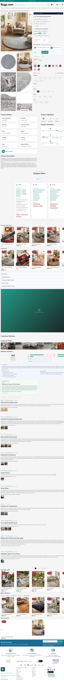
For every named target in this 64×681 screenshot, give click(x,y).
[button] (30, 14)
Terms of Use (3, 673)
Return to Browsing (4, 10)
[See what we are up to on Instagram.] (50, 669)
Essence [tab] (7, 595)
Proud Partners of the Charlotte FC (22, 667)
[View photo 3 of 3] (9, 445)
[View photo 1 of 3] (2, 445)
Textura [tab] (3, 595)
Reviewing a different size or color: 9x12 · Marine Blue (9, 461)
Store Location (18, 671)
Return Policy (34, 674)
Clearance (61, 8)
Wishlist (59, 4)
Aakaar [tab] (19, 595)
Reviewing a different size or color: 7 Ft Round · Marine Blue (10, 494)
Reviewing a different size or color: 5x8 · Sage (8, 425)
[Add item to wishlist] (29, 228)
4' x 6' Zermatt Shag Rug (36, 267)
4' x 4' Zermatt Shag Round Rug (7, 636)
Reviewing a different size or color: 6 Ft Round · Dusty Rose (10, 558)
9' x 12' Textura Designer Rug (52, 614)
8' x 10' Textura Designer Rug (6, 614)
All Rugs (2, 8)
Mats (39, 8)
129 (42, 568)
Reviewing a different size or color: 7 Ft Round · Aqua (9, 526)
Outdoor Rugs (26, 8)
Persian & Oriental (7, 8)
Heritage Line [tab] (13, 595)
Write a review (45, 19)
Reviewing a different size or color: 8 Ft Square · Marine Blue (11, 391)
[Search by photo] (15, 4)
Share (43, 56)
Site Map (17, 672)
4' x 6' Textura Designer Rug (22, 614)
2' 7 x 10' (45, 96)
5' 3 (41, 91)
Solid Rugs (14, 10)
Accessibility (34, 675)
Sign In (54, 4)
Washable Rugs (15, 8)
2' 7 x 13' (50, 96)
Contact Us (34, 667)
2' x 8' (40, 96)
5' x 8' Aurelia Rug (50, 588)
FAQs (33, 670)
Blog (17, 670)
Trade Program (18, 676)
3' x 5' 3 (36, 102)
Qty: (35, 52)
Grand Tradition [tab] (26, 595)
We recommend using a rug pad (46, 44)
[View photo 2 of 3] (6, 445)
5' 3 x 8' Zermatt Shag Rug (52, 244)
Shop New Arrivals (32, 1)
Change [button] (40, 60)
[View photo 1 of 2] (2, 409)
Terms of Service (51, 645)
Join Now (60, 641)
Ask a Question (37, 56)
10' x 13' (41, 80)
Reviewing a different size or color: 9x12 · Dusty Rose (9, 407)
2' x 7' (35, 96)
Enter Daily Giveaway (19, 677)
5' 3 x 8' (41, 102)
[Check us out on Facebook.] (48, 669)
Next (45, 568)
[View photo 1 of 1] (2, 479)
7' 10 (49, 91)
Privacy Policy (45, 645)
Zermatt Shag (19, 10)
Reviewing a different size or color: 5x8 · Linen (8, 476)
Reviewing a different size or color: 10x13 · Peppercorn (9, 443)
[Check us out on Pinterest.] (54, 669)
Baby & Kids (31, 8)
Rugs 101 (33, 672)
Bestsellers (18, 675)
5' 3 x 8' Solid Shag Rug (36, 244)
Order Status (60, 1)
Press (33, 676)
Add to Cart (45, 52)
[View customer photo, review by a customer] (4, 346)
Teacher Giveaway (19, 679)
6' (45, 91)
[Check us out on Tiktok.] (52, 669)
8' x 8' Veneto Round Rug (21, 244)
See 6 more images (24, 110)
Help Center (34, 671)
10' (52, 91)
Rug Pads (36, 8)
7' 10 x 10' (36, 80)
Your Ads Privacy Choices (6, 675)
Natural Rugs (20, 8)
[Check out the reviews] (51, 675)
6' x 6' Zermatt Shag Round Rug (53, 267)
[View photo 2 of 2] (6, 409)
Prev (33, 568)
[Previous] (2, 237)
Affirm (17, 674)
